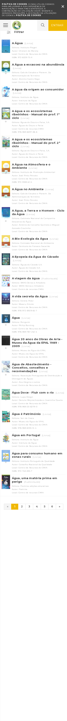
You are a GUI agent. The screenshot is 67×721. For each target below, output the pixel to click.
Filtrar (19, 32)
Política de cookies (28, 15)
